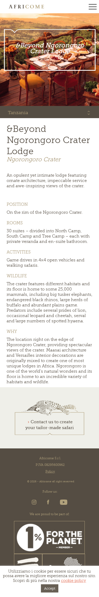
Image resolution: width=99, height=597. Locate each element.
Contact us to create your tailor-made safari (49, 425)
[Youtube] (62, 504)
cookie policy (73, 580)
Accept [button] (49, 588)
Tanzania (18, 112)
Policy (50, 471)
